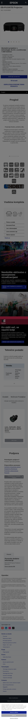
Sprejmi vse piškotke (14, 712)
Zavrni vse (14, 715)
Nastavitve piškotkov (14, 718)
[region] (14, 711)
